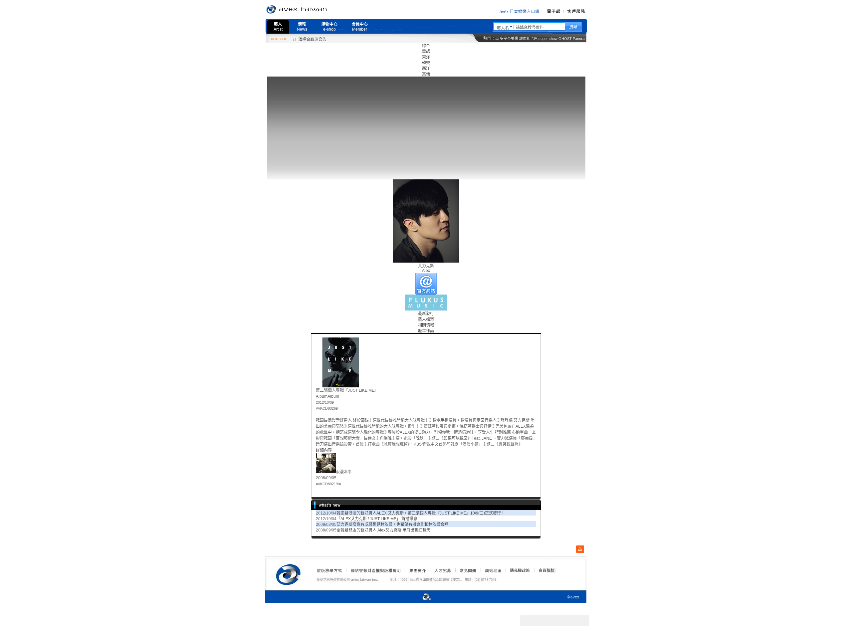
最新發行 (426, 314)
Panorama (581, 39)
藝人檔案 (426, 319)
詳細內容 (324, 450)
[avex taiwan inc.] (290, 573)
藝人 (278, 27)
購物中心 (329, 27)
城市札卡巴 (528, 39)
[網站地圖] (493, 570)
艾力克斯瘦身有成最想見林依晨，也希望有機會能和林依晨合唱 (392, 524)
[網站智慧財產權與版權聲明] (375, 570)
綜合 (426, 46)
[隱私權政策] (518, 570)
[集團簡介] (417, 570)
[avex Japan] (420, 597)
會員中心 (360, 27)
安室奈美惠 (509, 39)
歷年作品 (426, 330)
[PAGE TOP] (580, 549)
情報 (302, 27)
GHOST (565, 39)
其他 (426, 74)
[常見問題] (467, 570)
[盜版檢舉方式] (329, 570)
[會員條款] (546, 570)
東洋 (426, 57)
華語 (426, 51)
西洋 (426, 68)
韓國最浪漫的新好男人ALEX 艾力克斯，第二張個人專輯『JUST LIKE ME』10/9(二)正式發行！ (420, 513)
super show (547, 39)
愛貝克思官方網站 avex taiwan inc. (315, 9)
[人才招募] (443, 570)
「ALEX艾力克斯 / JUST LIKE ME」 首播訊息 (376, 519)
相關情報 (426, 325)
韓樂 (426, 63)
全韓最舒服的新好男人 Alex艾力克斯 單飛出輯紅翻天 (383, 530)
